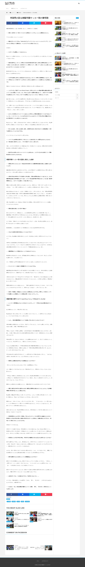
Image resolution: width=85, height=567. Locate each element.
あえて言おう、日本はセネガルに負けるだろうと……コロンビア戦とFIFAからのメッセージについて (70, 40)
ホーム (7, 8)
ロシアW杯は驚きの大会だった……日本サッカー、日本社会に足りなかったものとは (70, 23)
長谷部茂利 (27, 501)
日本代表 (31, 521)
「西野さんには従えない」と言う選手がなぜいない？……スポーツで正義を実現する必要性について (70, 46)
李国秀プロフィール (14, 8)
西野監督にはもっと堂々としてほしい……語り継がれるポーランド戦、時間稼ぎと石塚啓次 (70, 34)
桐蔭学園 (13, 501)
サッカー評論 (57, 94)
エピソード (57, 97)
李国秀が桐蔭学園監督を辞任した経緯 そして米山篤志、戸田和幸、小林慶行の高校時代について (45, 514)
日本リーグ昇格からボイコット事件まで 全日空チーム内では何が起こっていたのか (21, 548)
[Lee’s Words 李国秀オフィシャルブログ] (10, 4)
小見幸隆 (8, 501)
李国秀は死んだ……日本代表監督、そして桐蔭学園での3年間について (70, 58)
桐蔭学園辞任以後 (9, 515)
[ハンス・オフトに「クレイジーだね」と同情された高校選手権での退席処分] (10, 527)
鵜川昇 (18, 501)
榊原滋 (22, 501)
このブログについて (23, 8)
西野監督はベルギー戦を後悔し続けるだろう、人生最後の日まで (70, 29)
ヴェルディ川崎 (9, 521)
